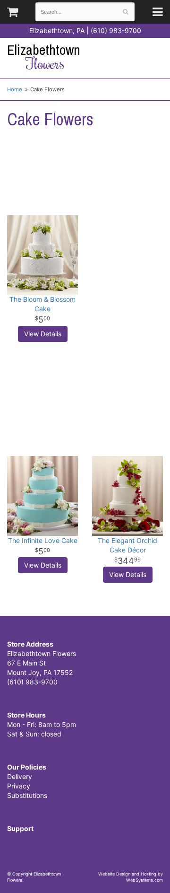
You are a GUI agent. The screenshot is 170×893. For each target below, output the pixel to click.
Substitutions (27, 795)
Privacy (18, 786)
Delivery (19, 776)
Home (14, 89)
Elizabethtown (43, 57)
